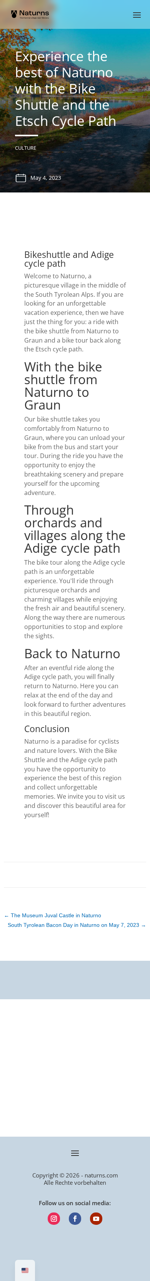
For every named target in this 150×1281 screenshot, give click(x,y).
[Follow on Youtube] (96, 1218)
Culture (25, 147)
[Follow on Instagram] (54, 1218)
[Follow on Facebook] (75, 1218)
